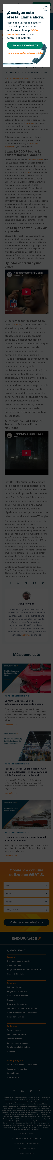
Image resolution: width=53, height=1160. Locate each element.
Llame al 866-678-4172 (25, 45)
